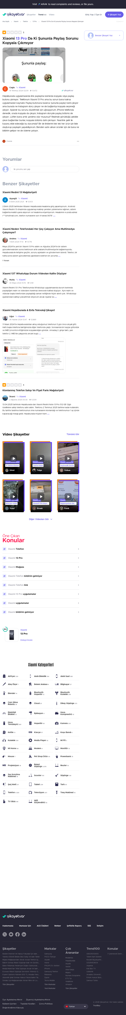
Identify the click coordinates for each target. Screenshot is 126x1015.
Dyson (46, 977)
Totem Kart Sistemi (94, 957)
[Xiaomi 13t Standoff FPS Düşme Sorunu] (41, 496)
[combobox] (76, 1006)
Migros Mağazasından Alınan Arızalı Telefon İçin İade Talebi (20, 960)
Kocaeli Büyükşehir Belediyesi (95, 960)
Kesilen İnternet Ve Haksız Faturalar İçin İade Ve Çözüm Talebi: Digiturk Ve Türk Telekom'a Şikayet (20, 954)
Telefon (25, 21)
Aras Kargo (69, 970)
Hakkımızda (7, 926)
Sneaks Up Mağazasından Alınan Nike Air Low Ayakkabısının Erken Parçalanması (20, 980)
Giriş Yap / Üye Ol (93, 14)
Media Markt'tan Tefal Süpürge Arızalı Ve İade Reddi (20, 969)
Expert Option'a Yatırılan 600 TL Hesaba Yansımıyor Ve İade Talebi (20, 974)
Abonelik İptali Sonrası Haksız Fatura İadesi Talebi (20, 977)
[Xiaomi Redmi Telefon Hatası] (41, 458)
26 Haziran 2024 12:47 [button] (18, 320)
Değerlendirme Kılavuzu (13, 1008)
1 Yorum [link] (5, 261)
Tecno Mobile (49, 980)
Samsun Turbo (92, 980)
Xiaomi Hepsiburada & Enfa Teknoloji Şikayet (28, 310)
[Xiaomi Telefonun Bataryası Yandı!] (13, 496)
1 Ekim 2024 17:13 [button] (16, 242)
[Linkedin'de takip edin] (24, 934)
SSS (89, 926)
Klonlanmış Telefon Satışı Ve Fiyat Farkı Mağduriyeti (33, 390)
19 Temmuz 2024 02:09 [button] (18, 91)
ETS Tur (68, 978)
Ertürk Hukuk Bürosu (95, 977)
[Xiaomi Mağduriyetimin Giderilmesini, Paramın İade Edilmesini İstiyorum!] (68, 496)
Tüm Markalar (49, 984)
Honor (46, 963)
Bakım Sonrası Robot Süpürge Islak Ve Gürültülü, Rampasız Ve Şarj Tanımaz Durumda (20, 963)
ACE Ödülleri (42, 926)
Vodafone (69, 981)
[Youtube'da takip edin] (11, 934)
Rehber (57, 926)
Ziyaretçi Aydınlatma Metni (38, 1000)
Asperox (90, 966)
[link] (40, 635)
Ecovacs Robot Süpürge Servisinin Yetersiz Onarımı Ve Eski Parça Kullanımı (20, 972)
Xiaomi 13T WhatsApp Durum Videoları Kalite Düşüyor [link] (34, 273)
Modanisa (69, 958)
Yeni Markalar (49, 988)
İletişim (100, 926)
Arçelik (47, 960)
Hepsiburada (70, 961)
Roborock (48, 974)
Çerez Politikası (46, 1004)
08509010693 (92, 954)
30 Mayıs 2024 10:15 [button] (17, 283)
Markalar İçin (25, 926)
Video (51, 14)
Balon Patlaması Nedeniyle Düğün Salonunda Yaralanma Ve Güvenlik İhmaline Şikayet (20, 966)
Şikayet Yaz (115, 14)
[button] (13, 32)
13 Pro (35, 21)
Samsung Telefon (51, 972)
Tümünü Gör (73, 434)
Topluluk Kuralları (27, 1004)
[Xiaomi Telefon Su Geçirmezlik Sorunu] (68, 458)
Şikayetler (31, 14)
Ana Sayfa (5, 21)
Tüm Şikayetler (8, 984)
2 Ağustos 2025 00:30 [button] (18, 400)
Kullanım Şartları (9, 1004)
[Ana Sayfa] (13, 14)
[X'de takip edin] (4, 934)
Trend (42, 14)
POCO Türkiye (50, 957)
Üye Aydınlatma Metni (12, 1000)
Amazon (68, 984)
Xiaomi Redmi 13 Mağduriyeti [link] (19, 192)
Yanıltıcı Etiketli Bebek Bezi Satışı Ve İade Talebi (20, 957)
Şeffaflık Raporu (74, 926)
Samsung (48, 954)
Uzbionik (90, 972)
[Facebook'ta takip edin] (17, 934)
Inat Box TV (91, 969)
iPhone (47, 969)
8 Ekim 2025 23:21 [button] (16, 202)
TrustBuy (96, 1005)
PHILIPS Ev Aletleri (51, 966)
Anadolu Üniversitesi (95, 974)
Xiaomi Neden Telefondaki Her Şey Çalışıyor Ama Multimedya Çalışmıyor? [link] (38, 230)
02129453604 (92, 963)
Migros (68, 973)
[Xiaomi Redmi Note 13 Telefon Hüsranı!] (13, 458)
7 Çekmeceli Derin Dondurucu (115, 954)
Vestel (67, 967)
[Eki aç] (34, 65)
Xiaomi (16, 21)
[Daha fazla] (78, 141)
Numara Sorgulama (72, 975)
